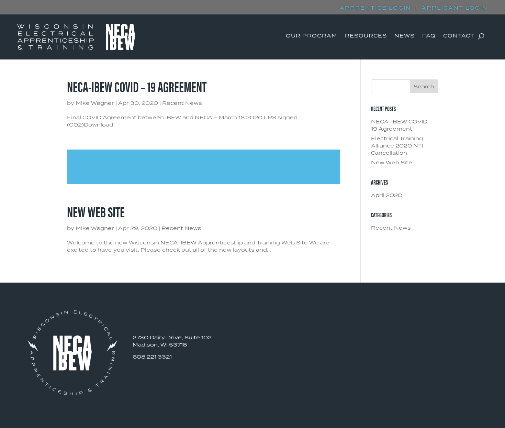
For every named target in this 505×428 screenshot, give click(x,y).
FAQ (429, 37)
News (404, 37)
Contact (458, 37)
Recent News (182, 103)
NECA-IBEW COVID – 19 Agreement (136, 86)
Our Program (311, 37)
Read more (203, 167)
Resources (366, 37)
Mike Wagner (95, 103)
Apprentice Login (375, 8)
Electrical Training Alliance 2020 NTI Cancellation (397, 146)
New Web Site (96, 211)
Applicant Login (455, 8)
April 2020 (386, 195)
